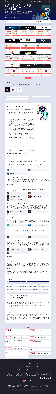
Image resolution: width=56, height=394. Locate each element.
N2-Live (28, 369)
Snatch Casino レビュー (28, 49)
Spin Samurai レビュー (12, 49)
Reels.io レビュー (28, 74)
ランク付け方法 (38, 366)
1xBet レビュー (12, 36)
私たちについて (38, 363)
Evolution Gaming (28, 363)
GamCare (10, 308)
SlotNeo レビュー (43, 49)
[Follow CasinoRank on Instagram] (43, 378)
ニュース (50, 1)
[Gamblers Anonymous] (13, 386)
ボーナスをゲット (12, 35)
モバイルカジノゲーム (40, 1)
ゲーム (18, 364)
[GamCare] (19, 386)
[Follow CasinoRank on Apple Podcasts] (50, 378)
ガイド (46, 1)
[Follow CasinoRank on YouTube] (46, 378)
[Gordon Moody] (26, 386)
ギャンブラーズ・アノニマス (13, 312)
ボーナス (18, 363)
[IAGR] (9, 386)
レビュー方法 (38, 367)
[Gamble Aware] (38, 386)
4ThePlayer (28, 366)
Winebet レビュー (43, 74)
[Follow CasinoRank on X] (44, 378)
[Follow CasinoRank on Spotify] (48, 378)
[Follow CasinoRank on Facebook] (41, 378)
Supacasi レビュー (12, 74)
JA (5, 377)
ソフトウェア (18, 366)
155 (28, 367)
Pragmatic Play (28, 364)
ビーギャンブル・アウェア (12, 310)
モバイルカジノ (33, 1)
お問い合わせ (38, 364)
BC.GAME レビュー (43, 36)
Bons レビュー (28, 36)
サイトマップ (18, 369)
